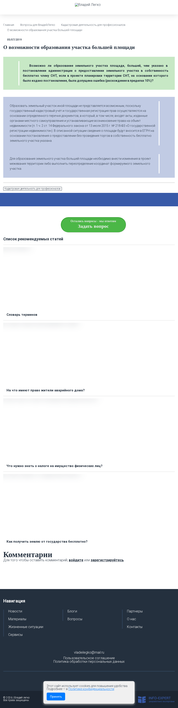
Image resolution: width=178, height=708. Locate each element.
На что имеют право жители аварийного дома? (46, 390)
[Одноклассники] (102, 199)
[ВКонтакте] (91, 199)
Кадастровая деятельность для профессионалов (33, 188)
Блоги (72, 611)
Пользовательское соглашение (89, 658)
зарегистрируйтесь (107, 560)
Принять (56, 696)
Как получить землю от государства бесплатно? (47, 541)
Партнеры (135, 611)
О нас (131, 619)
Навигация (14, 601)
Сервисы (15, 634)
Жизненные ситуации (25, 627)
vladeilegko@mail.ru (89, 652)
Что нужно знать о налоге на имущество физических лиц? (54, 466)
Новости (15, 611)
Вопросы (75, 619)
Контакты (134, 627)
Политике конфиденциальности (91, 689)
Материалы (17, 619)
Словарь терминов (22, 314)
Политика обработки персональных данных (89, 661)
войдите (76, 560)
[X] (81, 199)
